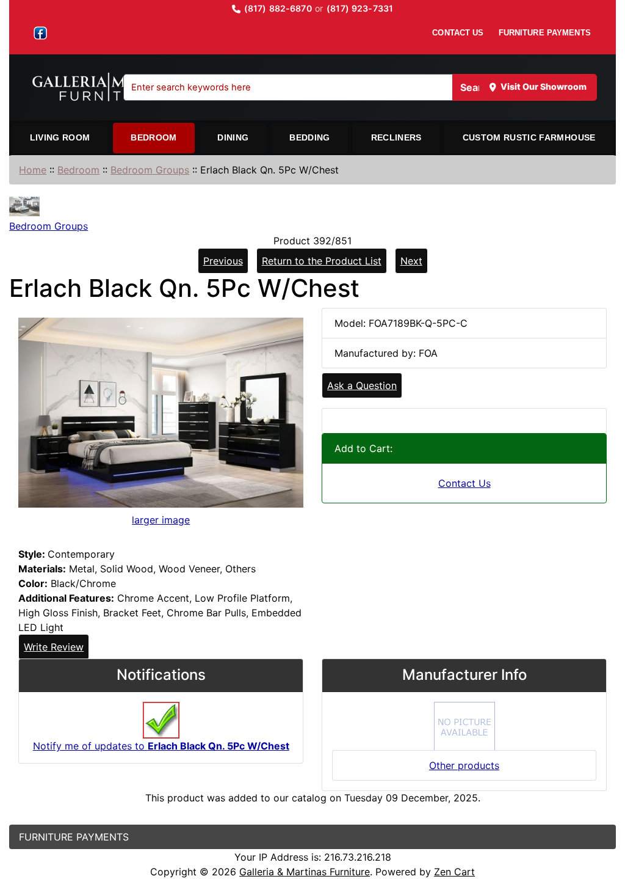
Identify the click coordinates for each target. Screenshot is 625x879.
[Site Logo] (113, 87)
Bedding (309, 137)
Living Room (60, 137)
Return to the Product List (321, 261)
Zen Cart (454, 872)
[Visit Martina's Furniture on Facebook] (40, 33)
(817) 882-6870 (278, 8)
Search (477, 87)
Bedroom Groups (149, 170)
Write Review (54, 647)
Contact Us (464, 483)
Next (411, 261)
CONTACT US (457, 32)
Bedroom (153, 137)
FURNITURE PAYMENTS (545, 32)
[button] (602, 818)
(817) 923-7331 (360, 8)
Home (32, 170)
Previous (223, 261)
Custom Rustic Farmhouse (529, 137)
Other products (464, 765)
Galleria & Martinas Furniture (304, 872)
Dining (232, 137)
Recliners (396, 137)
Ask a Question (362, 385)
